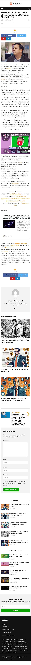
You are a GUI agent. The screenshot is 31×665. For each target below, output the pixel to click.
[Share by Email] (8, 38)
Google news (15, 245)
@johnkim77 (5, 198)
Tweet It (22, 35)
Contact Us (21, 657)
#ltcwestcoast (15, 198)
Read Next (16, 413)
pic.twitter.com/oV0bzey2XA (15, 201)
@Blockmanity (9, 247)
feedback (5, 251)
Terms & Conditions (7, 657)
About (17, 657)
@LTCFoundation (16, 194)
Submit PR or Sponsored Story (8, 656)
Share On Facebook (9, 35)
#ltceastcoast (25, 198)
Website (6, 474)
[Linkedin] (16, 309)
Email (5, 467)
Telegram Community (20, 243)
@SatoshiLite (21, 196)
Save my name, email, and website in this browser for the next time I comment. (14, 483)
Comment (6, 440)
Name (5, 459)
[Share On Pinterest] (3, 38)
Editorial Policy (18, 656)
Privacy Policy (24, 656)
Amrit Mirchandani (8, 20)
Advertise (13, 657)
